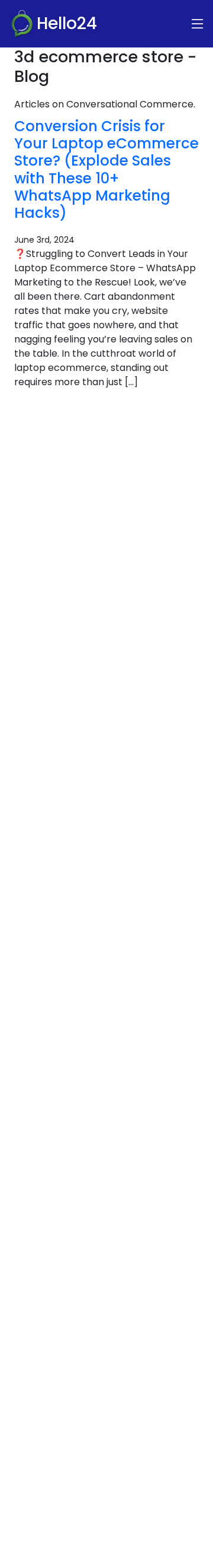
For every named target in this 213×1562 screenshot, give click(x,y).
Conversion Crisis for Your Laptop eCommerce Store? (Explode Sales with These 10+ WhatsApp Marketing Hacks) (106, 170)
